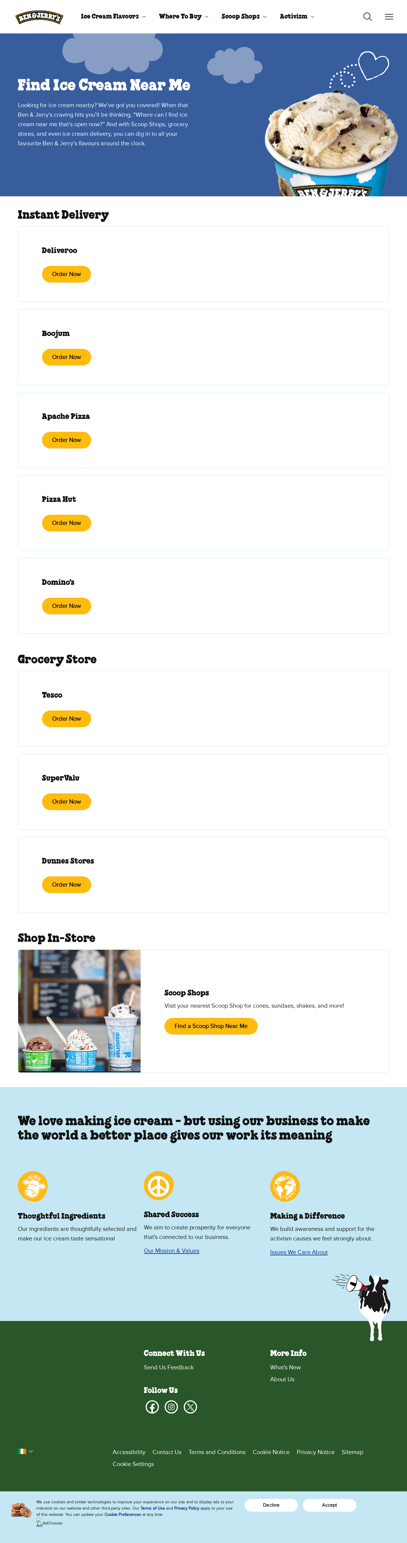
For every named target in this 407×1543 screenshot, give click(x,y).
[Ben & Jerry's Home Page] (39, 16)
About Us (282, 1379)
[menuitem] (111, 16)
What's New (285, 1367)
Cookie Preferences (123, 1514)
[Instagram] (171, 1407)
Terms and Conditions (217, 1452)
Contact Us (167, 1452)
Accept (329, 1505)
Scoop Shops (241, 17)
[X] (190, 1407)
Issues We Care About (299, 1252)
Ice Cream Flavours (110, 17)
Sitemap (352, 1452)
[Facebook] (152, 1407)
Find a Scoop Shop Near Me (211, 1026)
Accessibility (129, 1452)
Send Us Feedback (169, 1367)
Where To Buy (180, 17)
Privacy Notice (316, 1452)
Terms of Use (153, 1508)
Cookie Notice (271, 1452)
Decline (271, 1505)
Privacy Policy (186, 1508)
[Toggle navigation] (389, 16)
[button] (25, 1451)
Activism (293, 17)
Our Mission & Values (171, 1250)
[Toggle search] (367, 16)
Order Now (66, 274)
